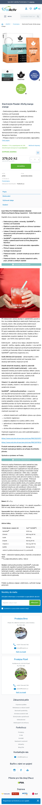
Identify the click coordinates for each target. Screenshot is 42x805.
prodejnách (23, 148)
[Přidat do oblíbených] (38, 153)
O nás (21, 735)
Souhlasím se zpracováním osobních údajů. (16, 608)
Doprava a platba (21, 704)
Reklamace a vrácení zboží (21, 708)
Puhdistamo (6, 181)
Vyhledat (37, 16)
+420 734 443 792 (23, 645)
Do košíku (21, 166)
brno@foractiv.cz (22, 648)
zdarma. (31, 2)
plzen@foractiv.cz (22, 689)
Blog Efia (21, 747)
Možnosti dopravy (34, 145)
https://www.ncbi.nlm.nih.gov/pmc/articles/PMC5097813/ (21, 442)
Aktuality (21, 744)
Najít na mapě (21, 652)
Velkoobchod (21, 720)
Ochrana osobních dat (21, 714)
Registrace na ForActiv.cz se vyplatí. (16, 801)
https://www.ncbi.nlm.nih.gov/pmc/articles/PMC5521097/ (21, 438)
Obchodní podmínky (21, 710)
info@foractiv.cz (22, 757)
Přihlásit (34, 602)
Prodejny (21, 732)
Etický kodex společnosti (21, 716)
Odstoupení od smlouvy (21, 723)
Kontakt (21, 738)
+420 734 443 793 (23, 685)
